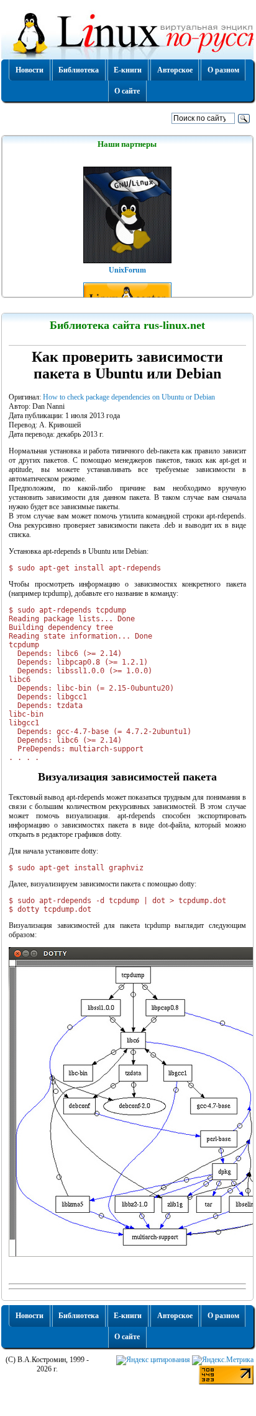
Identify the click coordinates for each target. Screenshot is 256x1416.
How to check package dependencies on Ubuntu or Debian (129, 397)
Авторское (175, 70)
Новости (29, 70)
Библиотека (78, 70)
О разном (223, 70)
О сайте (127, 91)
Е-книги (128, 70)
